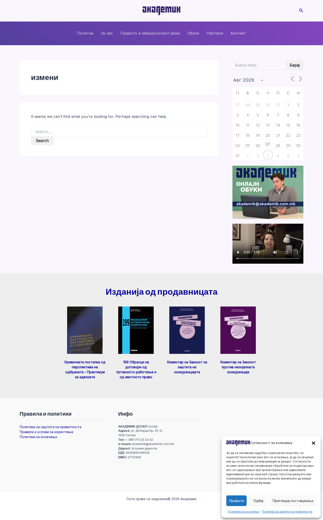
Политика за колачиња (243, 511)
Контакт (238, 33)
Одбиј (258, 500)
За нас (107, 33)
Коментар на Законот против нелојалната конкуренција (238, 367)
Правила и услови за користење (46, 432)
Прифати (236, 500)
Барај (295, 65)
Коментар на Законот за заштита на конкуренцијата (187, 367)
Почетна (85, 33)
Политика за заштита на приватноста (287, 511)
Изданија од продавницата (162, 291)
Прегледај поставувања (292, 500)
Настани (215, 33)
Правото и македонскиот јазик (150, 33)
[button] (313, 443)
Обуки (193, 33)
